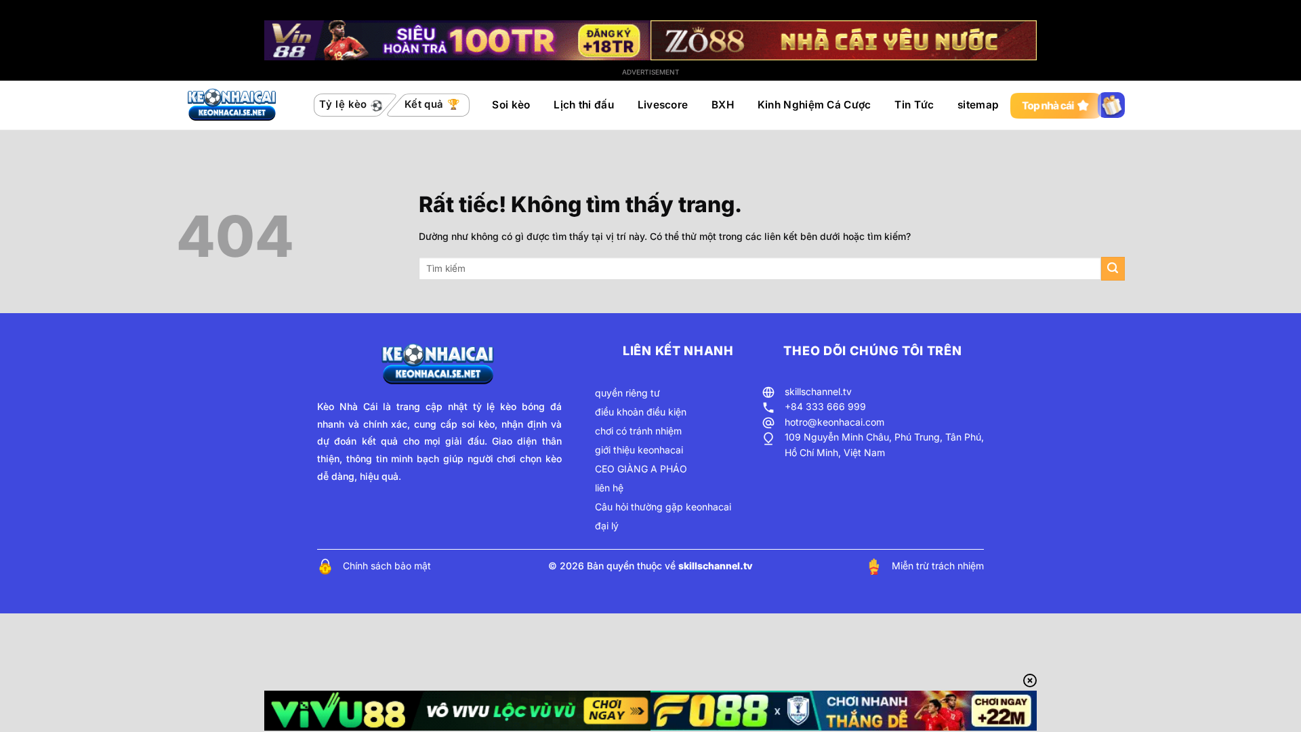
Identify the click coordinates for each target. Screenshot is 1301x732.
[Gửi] (1113, 269)
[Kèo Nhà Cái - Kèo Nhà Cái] (233, 105)
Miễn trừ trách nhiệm (938, 565)
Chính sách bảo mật (387, 565)
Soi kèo (511, 104)
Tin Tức (914, 104)
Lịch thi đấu (584, 104)
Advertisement (651, 72)
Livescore (663, 104)
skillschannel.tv (818, 391)
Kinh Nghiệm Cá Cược (814, 104)
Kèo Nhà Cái (347, 406)
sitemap (978, 104)
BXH (722, 104)
